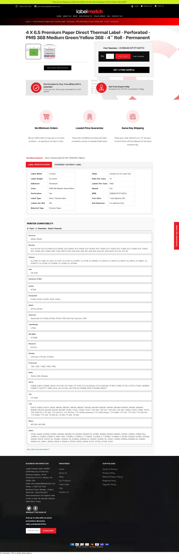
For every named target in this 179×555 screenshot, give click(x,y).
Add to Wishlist (138, 56)
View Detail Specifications (57, 68)
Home (28, 22)
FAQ (61, 488)
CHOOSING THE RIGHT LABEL (68, 164)
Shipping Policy (109, 480)
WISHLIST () (148, 6)
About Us (63, 473)
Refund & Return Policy (112, 477)
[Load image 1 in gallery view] (33, 51)
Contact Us (64, 492)
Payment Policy (109, 484)
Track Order (64, 484)
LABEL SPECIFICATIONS (39, 164)
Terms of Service (109, 469)
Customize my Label (176, 236)
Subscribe (48, 531)
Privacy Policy (108, 473)
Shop (61, 477)
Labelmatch (86, 547)
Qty (102, 56)
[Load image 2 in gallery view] (49, 51)
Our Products (65, 480)
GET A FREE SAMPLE (123, 70)
